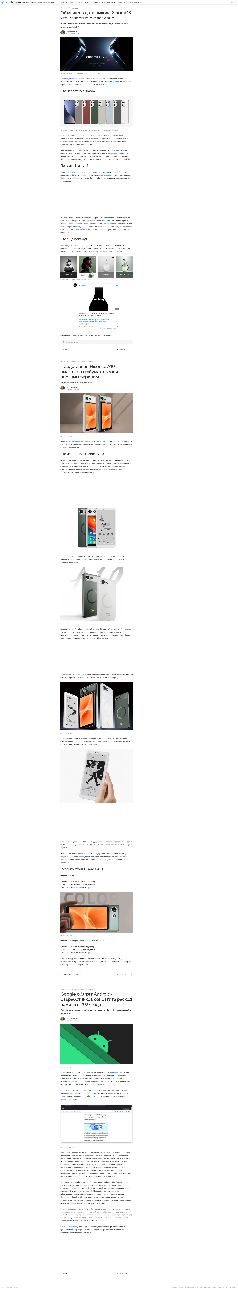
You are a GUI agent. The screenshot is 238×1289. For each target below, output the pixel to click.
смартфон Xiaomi (78, 230)
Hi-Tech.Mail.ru (72, 172)
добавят (113, 153)
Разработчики (77, 1081)
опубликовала (72, 79)
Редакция (174, 1287)
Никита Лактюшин (72, 31)
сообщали (73, 1227)
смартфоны (115, 82)
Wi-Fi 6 (81, 857)
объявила (114, 1072)
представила (72, 441)
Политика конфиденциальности (226, 1287)
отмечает (68, 1090)
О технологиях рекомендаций (208, 1287)
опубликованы (107, 175)
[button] (68, 267)
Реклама (15, 1287)
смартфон (64, 1099)
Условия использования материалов (188, 1287)
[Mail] (2, 2)
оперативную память (88, 1093)
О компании (9, 1287)
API (97, 1221)
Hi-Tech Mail (81, 361)
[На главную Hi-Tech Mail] (8, 2)
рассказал (106, 221)
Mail (3, 1287)
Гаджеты (75, 8)
